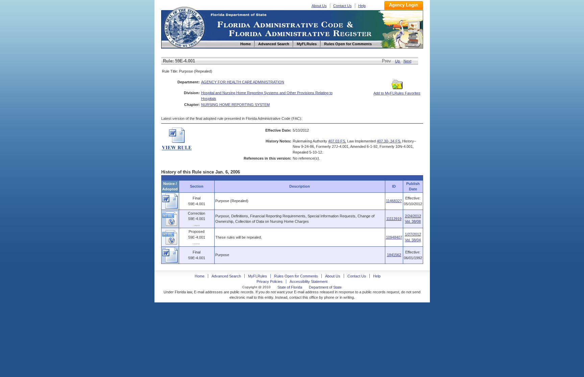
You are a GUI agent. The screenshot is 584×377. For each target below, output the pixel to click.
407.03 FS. (337, 141)
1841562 (394, 255)
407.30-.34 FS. (389, 141)
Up (398, 61)
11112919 (394, 219)
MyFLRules (257, 276)
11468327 (394, 201)
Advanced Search (226, 276)
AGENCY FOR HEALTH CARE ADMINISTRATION (242, 82)
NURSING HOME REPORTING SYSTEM (235, 105)
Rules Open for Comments (296, 276)
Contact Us (342, 6)
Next (407, 61)
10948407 (394, 237)
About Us (319, 6)
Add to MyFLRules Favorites (396, 93)
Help (362, 6)
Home (184, 26)
